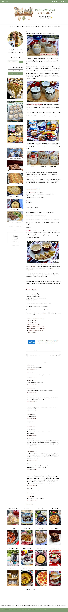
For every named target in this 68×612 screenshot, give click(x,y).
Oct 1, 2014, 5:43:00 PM (31, 392)
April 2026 (15, 238)
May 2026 (15, 237)
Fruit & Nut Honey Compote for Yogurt (36, 326)
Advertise (44, 609)
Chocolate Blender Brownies (16, 171)
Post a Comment (29, 504)
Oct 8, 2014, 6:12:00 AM (31, 435)
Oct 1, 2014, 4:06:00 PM (31, 384)
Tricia (28, 488)
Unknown (29, 365)
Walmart (33, 266)
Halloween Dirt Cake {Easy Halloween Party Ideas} (33, 355)
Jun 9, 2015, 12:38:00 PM (31, 500)
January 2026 (15, 242)
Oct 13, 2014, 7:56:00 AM (32, 460)
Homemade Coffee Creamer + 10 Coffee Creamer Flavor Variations (16, 158)
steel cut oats (32, 192)
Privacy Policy (25, 609)
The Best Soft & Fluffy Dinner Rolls (16, 183)
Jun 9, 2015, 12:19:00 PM (31, 492)
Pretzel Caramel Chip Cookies (55, 355)
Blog (7, 1)
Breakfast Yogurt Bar (32, 322)
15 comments (52, 350)
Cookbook (56, 26)
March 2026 (15, 239)
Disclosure (35, 609)
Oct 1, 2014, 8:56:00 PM (31, 401)
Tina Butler (29, 372)
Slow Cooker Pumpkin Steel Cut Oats (35, 330)
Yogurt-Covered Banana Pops (34, 324)
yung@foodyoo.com (31, 451)
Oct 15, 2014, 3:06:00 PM (32, 469)
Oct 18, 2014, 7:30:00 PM (32, 485)
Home (3, 1)
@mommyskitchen (38, 589)
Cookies (30, 609)
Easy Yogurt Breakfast (32, 332)
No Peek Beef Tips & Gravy (16, 222)
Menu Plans (17, 26)
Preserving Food (36, 26)
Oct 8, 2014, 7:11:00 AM (31, 447)
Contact (50, 26)
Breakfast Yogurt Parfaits (33, 320)
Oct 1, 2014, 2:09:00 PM (31, 369)
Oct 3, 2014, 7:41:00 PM (31, 426)
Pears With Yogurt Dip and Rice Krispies (36, 318)
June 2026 (15, 236)
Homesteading (25, 26)
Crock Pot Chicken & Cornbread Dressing (16, 196)
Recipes (10, 26)
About (43, 26)
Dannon (52, 268)
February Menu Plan (15, 209)
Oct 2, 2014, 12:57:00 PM (31, 410)
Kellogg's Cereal (29, 269)
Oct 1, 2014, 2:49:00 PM (31, 377)
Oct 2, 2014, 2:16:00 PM (31, 418)
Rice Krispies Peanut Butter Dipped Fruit (36, 328)
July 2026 (15, 235)
